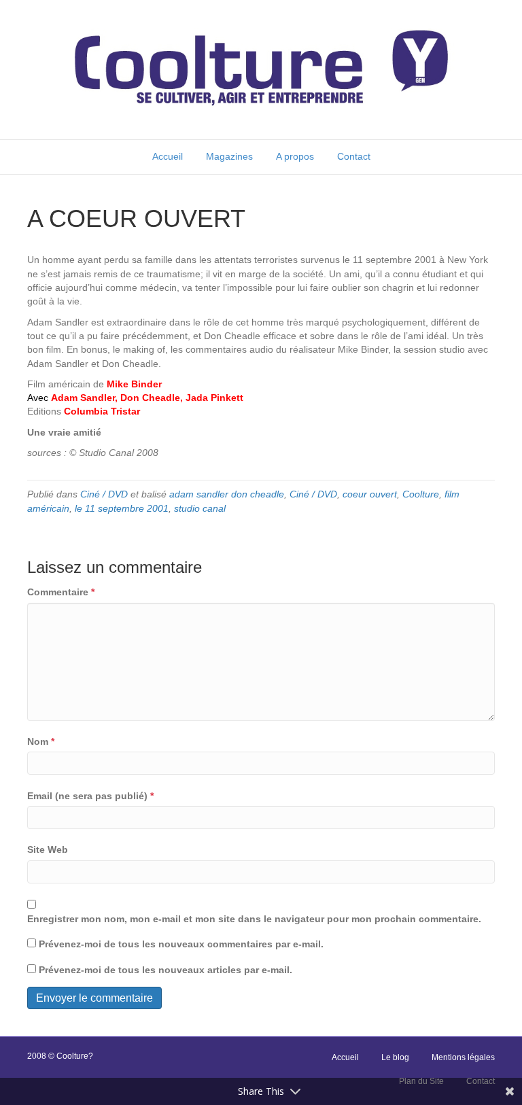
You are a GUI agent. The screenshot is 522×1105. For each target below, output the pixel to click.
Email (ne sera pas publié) (90, 795)
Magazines (229, 156)
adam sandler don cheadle (226, 494)
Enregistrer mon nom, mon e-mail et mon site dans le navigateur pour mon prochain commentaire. (254, 918)
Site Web (47, 849)
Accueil (167, 156)
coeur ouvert (370, 494)
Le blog (395, 1057)
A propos (295, 156)
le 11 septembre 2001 (122, 508)
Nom (40, 741)
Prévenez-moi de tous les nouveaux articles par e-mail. (165, 969)
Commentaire (60, 591)
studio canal (200, 508)
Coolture (420, 494)
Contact (353, 156)
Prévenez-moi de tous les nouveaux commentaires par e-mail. (181, 944)
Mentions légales (463, 1057)
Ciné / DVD (104, 494)
